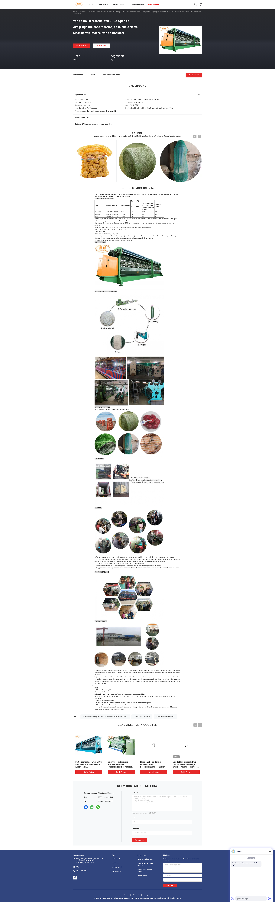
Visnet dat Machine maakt (145, 859)
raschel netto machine (142, 716)
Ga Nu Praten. (81, 45)
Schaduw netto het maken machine (145, 864)
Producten (82, 12)
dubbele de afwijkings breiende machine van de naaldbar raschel (105, 716)
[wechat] (98, 807)
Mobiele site (136, 895)
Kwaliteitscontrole (117, 867)
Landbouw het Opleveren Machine (145, 870)
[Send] (269, 898)
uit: (134, 817)
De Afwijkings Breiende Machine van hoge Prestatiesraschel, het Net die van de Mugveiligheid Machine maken (120, 767)
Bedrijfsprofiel (116, 859)
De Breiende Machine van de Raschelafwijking (104, 12)
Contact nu (139, 840)
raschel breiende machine (165, 716)
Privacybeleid (147, 895)
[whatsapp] (92, 807)
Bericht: (136, 792)
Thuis (75, 12)
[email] (86, 807)
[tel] (104, 807)
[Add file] (232, 898)
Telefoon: (136, 828)
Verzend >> (170, 885)
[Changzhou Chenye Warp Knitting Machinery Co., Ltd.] (79, 4)
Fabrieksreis (115, 863)
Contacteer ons (116, 871)
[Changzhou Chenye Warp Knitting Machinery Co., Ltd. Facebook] (75, 878)
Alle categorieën (142, 875)
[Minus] (269, 851)
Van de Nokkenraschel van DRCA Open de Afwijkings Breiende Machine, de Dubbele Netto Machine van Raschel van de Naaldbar (186, 767)
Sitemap (126, 895)
